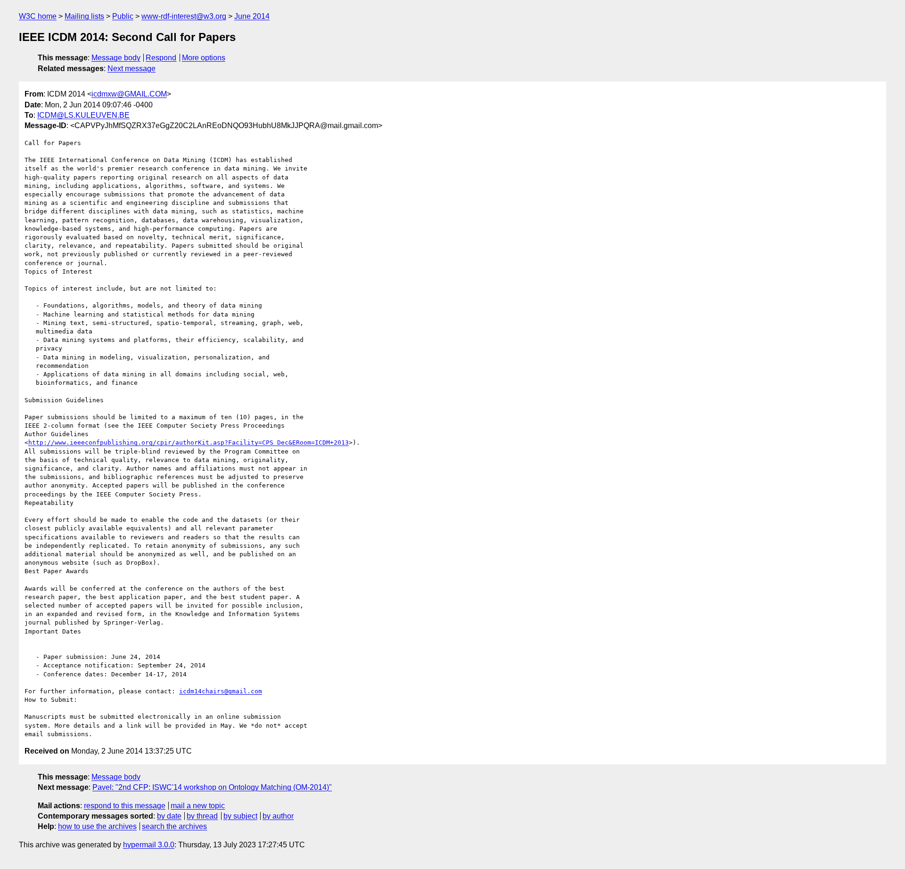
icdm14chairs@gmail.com (220, 691)
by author (278, 816)
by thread (202, 816)
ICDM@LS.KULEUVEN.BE (83, 115)
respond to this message (124, 806)
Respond (161, 58)
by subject (240, 816)
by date (169, 816)
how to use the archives (97, 826)
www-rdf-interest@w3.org (183, 16)
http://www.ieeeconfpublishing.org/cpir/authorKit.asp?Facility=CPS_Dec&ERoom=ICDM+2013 (188, 442)
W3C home (38, 16)
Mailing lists (84, 16)
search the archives (174, 826)
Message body (115, 58)
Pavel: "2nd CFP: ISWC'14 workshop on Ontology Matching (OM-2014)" (212, 787)
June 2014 (252, 16)
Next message (131, 69)
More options (203, 58)
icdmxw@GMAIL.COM (129, 94)
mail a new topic (198, 806)
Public (122, 16)
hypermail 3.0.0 (148, 845)
